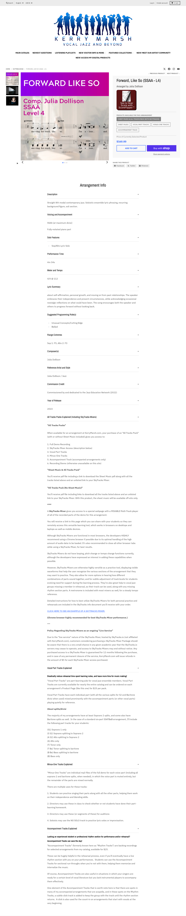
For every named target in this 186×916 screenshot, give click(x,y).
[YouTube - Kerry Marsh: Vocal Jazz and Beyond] (178, 69)
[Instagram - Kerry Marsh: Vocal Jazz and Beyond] (174, 69)
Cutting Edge (18, 69)
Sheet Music (123, 124)
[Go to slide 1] (63, 162)
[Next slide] (107, 162)
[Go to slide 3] (66, 162)
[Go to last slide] (23, 162)
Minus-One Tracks (161, 124)
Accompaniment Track (127, 130)
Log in (152, 3)
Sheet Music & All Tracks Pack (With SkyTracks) (138, 119)
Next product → (173, 73)
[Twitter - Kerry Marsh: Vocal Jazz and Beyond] (164, 69)
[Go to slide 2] (64, 162)
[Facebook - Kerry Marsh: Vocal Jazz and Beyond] (169, 69)
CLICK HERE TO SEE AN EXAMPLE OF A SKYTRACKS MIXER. (76, 611)
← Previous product (156, 73)
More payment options (161, 154)
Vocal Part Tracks (141, 124)
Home (8, 69)
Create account (162, 3)
